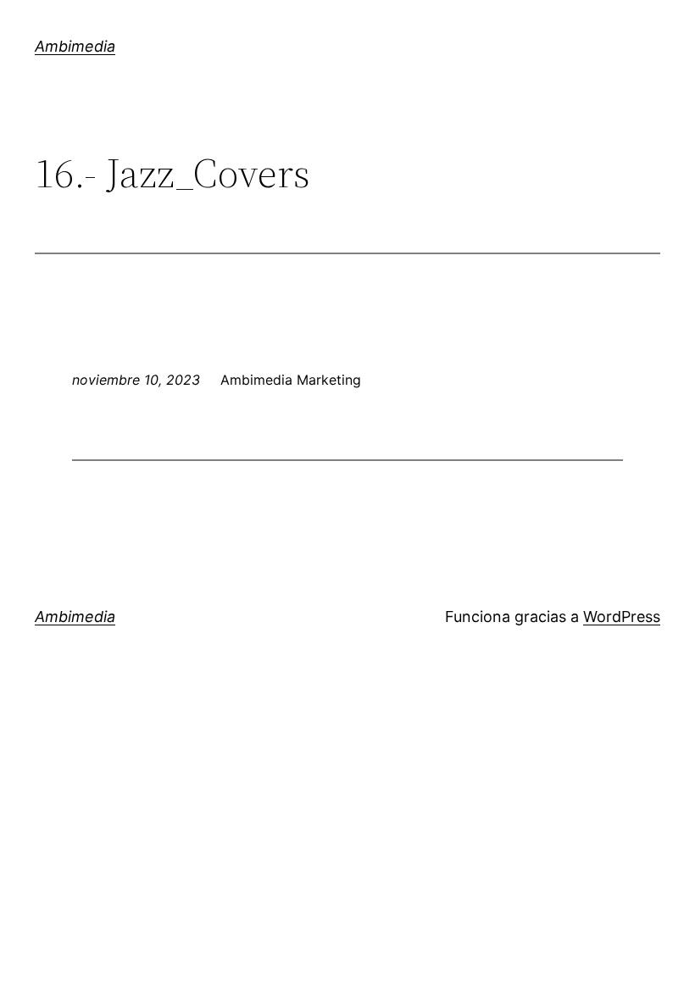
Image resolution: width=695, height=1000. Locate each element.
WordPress (621, 616)
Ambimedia (75, 46)
